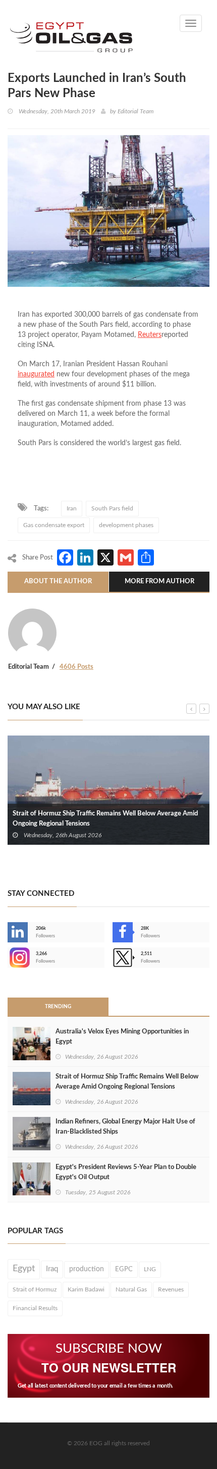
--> (9, 957)
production (86, 1269)
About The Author (58, 581)
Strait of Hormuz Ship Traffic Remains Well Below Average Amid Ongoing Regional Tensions (105, 818)
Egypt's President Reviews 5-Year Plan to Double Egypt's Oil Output (126, 1172)
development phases (126, 525)
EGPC (124, 1269)
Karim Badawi (86, 1289)
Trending (58, 1006)
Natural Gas (131, 1289)
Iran (72, 508)
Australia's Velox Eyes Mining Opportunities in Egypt (122, 1036)
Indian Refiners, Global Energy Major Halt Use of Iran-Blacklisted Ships (125, 1126)
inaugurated (36, 374)
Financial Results (35, 1308)
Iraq (52, 1269)
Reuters (149, 334)
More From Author (159, 581)
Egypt (24, 1268)
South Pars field (112, 508)
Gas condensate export (53, 525)
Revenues (171, 1289)
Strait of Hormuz (35, 1289)
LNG (150, 1269)
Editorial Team (135, 111)
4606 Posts (76, 667)
